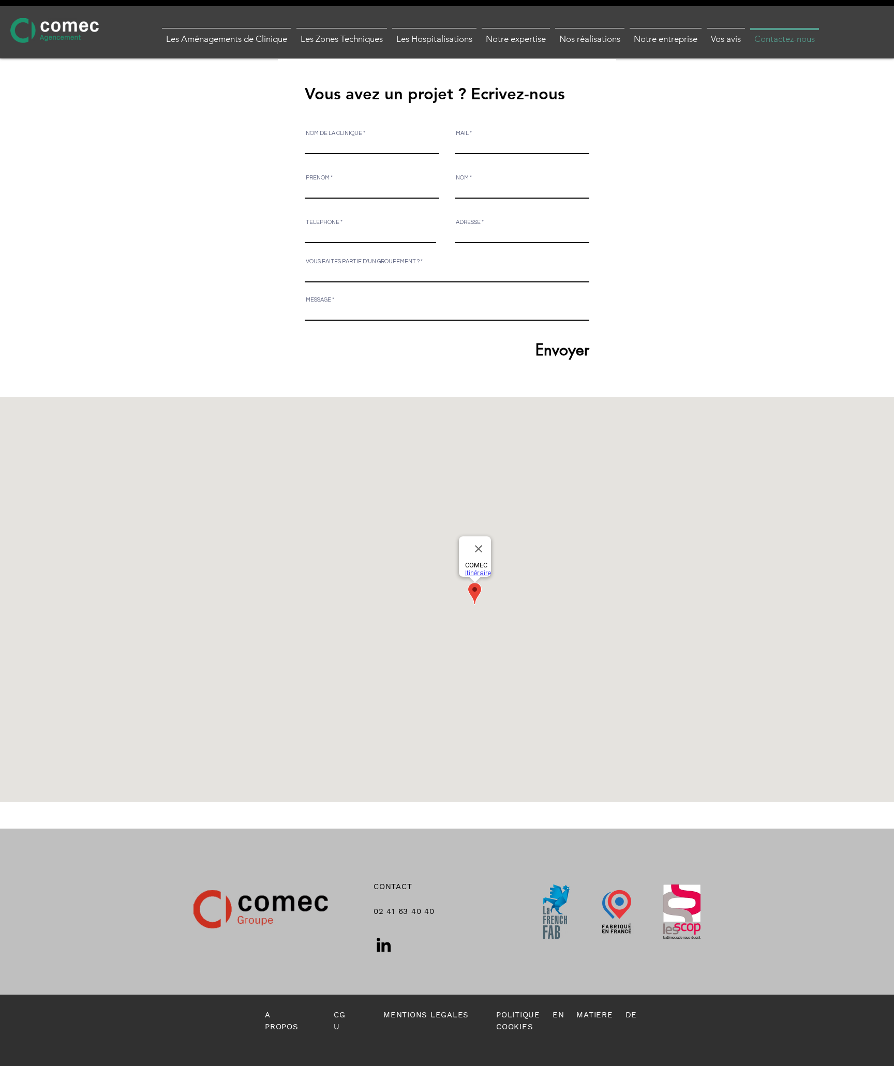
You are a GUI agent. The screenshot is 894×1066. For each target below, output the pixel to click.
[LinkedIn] (384, 945)
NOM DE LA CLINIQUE (334, 133)
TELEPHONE (322, 222)
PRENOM (318, 178)
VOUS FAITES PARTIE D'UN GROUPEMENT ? (363, 261)
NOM (462, 178)
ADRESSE (468, 222)
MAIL (462, 133)
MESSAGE (318, 300)
